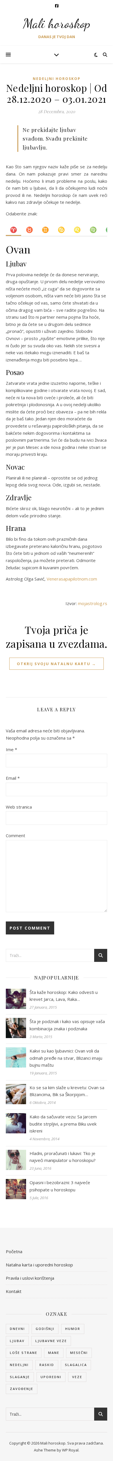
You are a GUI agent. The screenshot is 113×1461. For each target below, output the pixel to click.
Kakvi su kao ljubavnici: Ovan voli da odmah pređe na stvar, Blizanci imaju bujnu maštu (66, 1058)
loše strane (23, 1352)
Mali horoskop (56, 23)
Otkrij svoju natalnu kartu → (56, 663)
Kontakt (13, 1291)
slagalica (76, 1365)
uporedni (51, 1377)
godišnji (45, 1328)
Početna (14, 1251)
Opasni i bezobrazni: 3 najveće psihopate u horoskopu (60, 1186)
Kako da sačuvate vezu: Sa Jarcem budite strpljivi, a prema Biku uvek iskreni (63, 1124)
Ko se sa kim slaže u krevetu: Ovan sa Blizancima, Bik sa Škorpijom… (67, 1091)
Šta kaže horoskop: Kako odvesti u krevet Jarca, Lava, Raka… (64, 995)
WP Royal (70, 1450)
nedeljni (19, 1365)
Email (13, 778)
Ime (11, 749)
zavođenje (21, 1389)
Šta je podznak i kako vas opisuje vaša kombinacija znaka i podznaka (67, 1024)
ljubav (17, 1341)
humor (72, 1328)
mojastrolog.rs (92, 603)
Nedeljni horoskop (57, 78)
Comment (15, 835)
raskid (46, 1365)
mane (53, 1352)
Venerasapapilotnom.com (72, 579)
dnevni (17, 1328)
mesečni (79, 1352)
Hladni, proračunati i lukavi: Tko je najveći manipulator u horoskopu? (63, 1156)
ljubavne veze (51, 1341)
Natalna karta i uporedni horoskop (39, 1265)
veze (77, 1377)
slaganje (20, 1377)
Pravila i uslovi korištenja (30, 1278)
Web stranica (19, 807)
